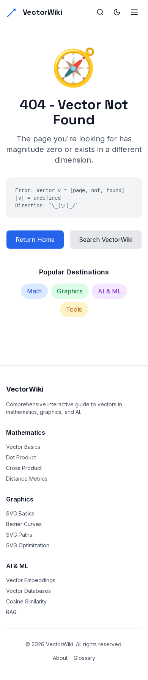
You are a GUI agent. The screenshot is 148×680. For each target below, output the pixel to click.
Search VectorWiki (105, 239)
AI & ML (109, 291)
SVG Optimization (27, 545)
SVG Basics (20, 513)
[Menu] (134, 12)
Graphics (70, 291)
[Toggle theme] (117, 12)
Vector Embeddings (30, 580)
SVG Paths (19, 534)
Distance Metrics (26, 478)
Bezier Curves (24, 524)
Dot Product (21, 457)
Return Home (35, 239)
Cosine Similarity (26, 601)
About (60, 658)
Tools (74, 309)
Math (34, 291)
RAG (11, 612)
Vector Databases (28, 591)
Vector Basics (23, 446)
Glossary (84, 658)
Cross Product (24, 468)
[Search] (100, 12)
